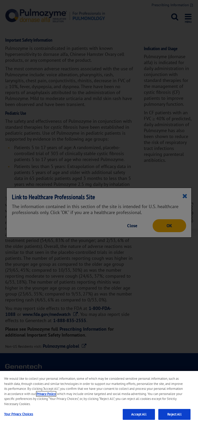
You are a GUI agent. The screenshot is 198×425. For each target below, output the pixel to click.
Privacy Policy (46, 394)
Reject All (174, 414)
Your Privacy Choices (18, 414)
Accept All (138, 414)
